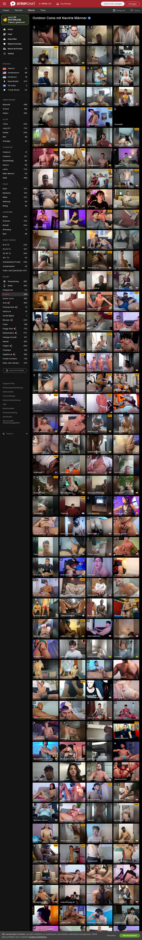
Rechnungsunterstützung (13, 388)
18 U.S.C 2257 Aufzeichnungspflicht (11, 422)
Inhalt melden (8, 392)
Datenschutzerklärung (11, 400)
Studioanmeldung (10, 413)
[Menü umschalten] (4, 3)
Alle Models (7, 417)
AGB (4, 404)
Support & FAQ (9, 384)
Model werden (8, 408)
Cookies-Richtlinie (38, 937)
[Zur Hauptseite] (23, 3)
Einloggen (133, 4)
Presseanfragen (9, 396)
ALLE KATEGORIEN (16, 370)
